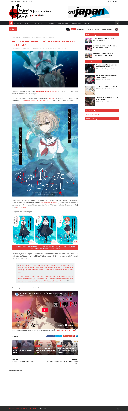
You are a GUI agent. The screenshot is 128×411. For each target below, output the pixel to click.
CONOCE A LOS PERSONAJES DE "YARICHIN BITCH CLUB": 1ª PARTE (103, 54)
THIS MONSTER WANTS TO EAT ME (53, 48)
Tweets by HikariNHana (92, 114)
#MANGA (60, 346)
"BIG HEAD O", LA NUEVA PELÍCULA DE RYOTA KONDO (107, 98)
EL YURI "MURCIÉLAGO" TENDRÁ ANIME (22, 351)
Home (13, 37)
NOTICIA (18, 37)
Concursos (76, 23)
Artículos (50, 23)
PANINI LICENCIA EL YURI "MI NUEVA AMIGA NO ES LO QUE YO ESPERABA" (66, 350)
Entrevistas (39, 23)
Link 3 (67, 330)
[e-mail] (116, 1)
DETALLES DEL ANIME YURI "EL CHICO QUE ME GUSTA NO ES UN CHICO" (45, 350)
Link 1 (57, 330)
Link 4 (73, 330)
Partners (87, 23)
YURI (65, 48)
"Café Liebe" (52, 98)
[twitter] (113, 1)
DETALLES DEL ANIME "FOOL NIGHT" (106, 87)
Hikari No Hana (15, 1)
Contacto (24, 1)
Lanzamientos (63, 23)
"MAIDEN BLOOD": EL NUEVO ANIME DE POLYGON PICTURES (82, 29)
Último (93, 62)
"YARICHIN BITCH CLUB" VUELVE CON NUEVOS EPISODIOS (104, 39)
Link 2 (62, 330)
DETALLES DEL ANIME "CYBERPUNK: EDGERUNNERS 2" (106, 77)
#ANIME (61, 29)
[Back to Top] (118, 409)
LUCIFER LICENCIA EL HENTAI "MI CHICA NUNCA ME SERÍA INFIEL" (104, 47)
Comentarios (110, 62)
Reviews (28, 23)
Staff (30, 1)
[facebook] (111, 1)
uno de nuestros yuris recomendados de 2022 (36, 100)
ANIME (18, 48)
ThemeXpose (42, 408)
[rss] (108, 1)
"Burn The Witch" (21, 207)
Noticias (17, 23)
